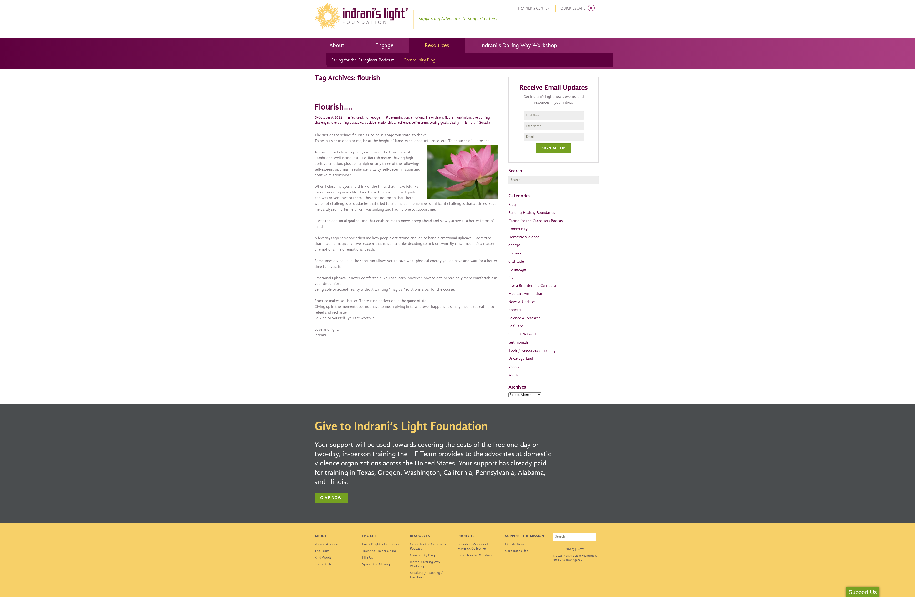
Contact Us (323, 564)
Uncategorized (520, 359)
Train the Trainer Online (379, 551)
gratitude (516, 261)
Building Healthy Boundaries (531, 213)
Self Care (515, 326)
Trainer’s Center (533, 8)
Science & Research (524, 318)
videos (513, 367)
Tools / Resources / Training (532, 351)
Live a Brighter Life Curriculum (533, 286)
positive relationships (380, 123)
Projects (466, 536)
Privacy (569, 549)
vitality (454, 123)
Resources (437, 46)
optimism (464, 118)
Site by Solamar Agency (567, 560)
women (514, 375)
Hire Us (367, 558)
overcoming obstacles (347, 123)
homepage (372, 118)
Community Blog (419, 60)
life (510, 278)
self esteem (420, 123)
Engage (384, 46)
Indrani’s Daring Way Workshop (518, 46)
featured (357, 118)
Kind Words (323, 558)
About (336, 46)
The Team (322, 551)
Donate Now (514, 544)
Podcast (515, 310)
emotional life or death (427, 118)
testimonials (518, 342)
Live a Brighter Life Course (381, 544)
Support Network (522, 334)
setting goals (439, 123)
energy (514, 245)
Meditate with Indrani (526, 294)
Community (518, 229)
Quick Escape (572, 8)
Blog (512, 205)
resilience (403, 123)
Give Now (331, 498)
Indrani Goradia (479, 123)
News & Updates (521, 302)
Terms (580, 549)
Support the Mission (524, 536)
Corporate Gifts (516, 551)
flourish (450, 118)
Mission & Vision (326, 544)
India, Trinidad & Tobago (475, 555)
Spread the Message (376, 564)
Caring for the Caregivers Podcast (362, 60)
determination (399, 118)
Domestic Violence (523, 237)
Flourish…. (333, 107)
